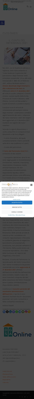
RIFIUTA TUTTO (17, 207)
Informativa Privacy (20, 215)
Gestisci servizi (16, 199)
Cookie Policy (11, 215)
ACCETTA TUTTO (17, 202)
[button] (31, 185)
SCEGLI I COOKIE (17, 212)
